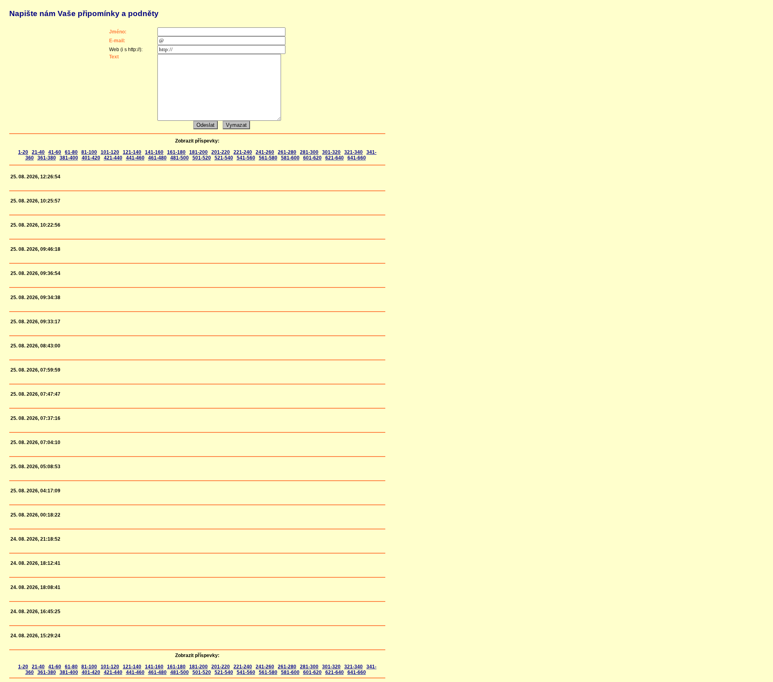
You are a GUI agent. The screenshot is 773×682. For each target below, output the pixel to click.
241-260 (265, 152)
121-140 (132, 152)
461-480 (157, 158)
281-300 (309, 152)
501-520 (201, 158)
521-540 (224, 158)
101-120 (110, 152)
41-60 (54, 152)
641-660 (356, 158)
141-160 (154, 152)
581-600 (290, 158)
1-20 (23, 152)
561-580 (268, 158)
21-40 (38, 152)
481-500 (179, 158)
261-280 (287, 152)
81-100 (89, 152)
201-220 (220, 152)
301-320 (331, 152)
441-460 (135, 158)
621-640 (334, 158)
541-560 (246, 158)
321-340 (353, 152)
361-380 (46, 158)
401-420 (91, 158)
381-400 (69, 158)
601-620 (312, 158)
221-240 (243, 152)
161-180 (176, 152)
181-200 (198, 152)
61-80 (71, 152)
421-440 (113, 158)
